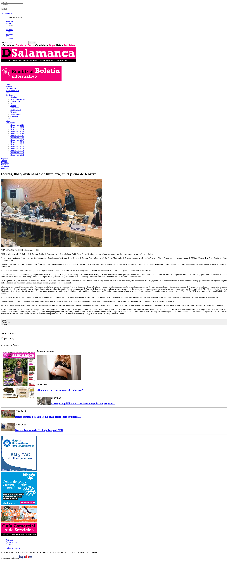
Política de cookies (13, 548)
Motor (12, 103)
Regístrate (9, 21)
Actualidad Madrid (17, 99)
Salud (8, 121)
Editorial (9, 86)
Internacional (15, 101)
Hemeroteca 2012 (17, 155)
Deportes (13, 112)
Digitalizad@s (15, 114)
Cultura (8, 118)
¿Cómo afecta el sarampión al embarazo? (60, 389)
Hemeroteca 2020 (17, 138)
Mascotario (14, 108)
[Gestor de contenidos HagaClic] (25, 558)
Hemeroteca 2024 (17, 129)
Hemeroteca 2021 (17, 136)
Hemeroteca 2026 (17, 125)
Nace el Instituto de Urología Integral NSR (39, 430)
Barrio (8, 93)
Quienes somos (11, 542)
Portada (8, 84)
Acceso (8, 23)
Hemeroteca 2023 (17, 131)
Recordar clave (6, 13)
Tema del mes (11, 89)
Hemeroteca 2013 (17, 153)
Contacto (9, 544)
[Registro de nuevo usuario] (31, 80)
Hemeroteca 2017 (17, 144)
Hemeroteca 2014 (17, 151)
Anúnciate (9, 540)
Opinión (13, 97)
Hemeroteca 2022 (17, 133)
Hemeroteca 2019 (17, 140)
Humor (13, 106)
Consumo (14, 116)
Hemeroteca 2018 (17, 142)
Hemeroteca (10, 123)
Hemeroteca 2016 (17, 146)
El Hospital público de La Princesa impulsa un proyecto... (83, 403)
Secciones (9, 95)
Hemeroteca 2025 (17, 127)
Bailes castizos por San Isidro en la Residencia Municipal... (48, 416)
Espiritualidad (15, 110)
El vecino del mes (12, 91)
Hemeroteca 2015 (17, 148)
